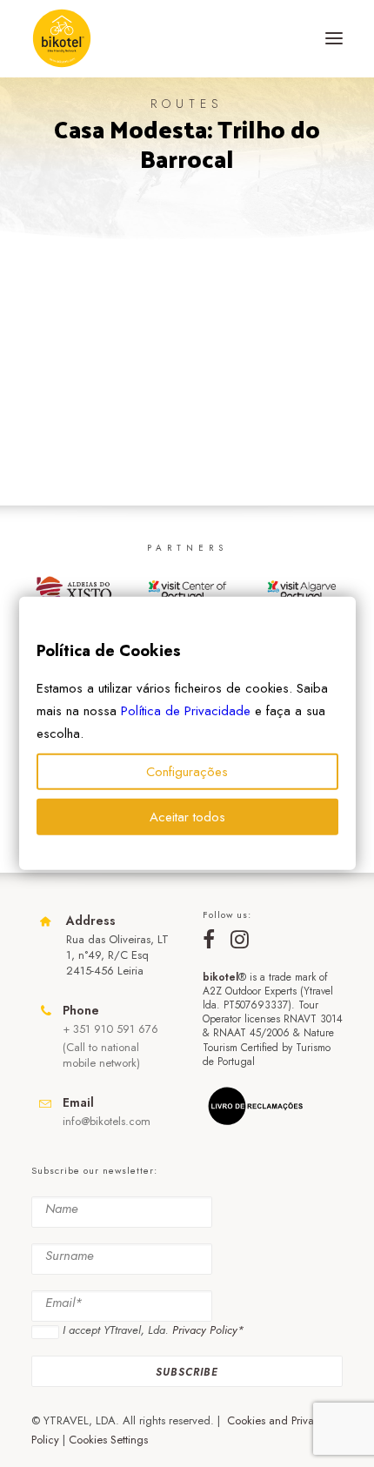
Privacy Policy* (208, 1330)
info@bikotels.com (106, 1121)
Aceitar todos (187, 817)
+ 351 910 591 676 (110, 1029)
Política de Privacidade (185, 710)
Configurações (187, 771)
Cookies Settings (108, 1439)
